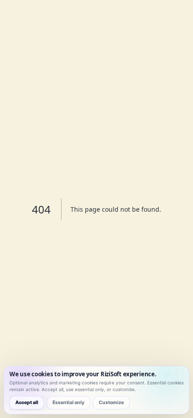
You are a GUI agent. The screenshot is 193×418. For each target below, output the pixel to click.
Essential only (68, 402)
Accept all (26, 402)
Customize (111, 402)
